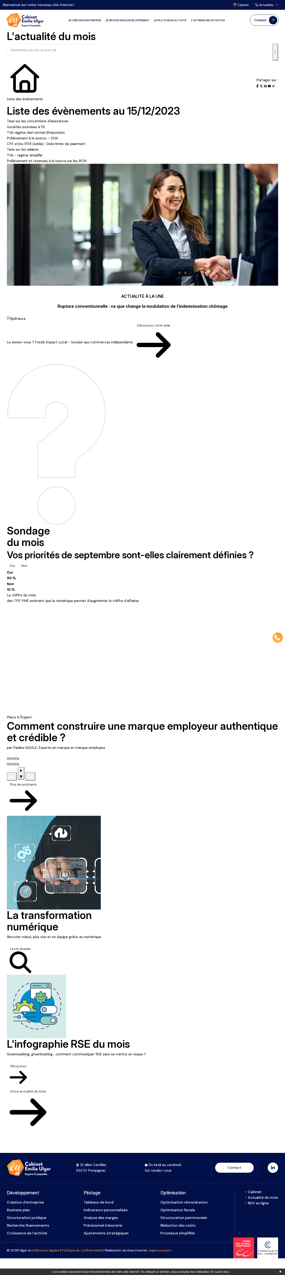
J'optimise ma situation (207, 20)
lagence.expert (160, 1250)
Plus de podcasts (23, 784)
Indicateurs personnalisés (106, 1210)
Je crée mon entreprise (84, 20)
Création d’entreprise (25, 1202)
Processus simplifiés (177, 1233)
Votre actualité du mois (28, 1091)
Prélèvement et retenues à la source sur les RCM (46, 161)
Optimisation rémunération (184, 1202)
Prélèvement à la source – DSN (32, 138)
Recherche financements (28, 1225)
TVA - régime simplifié (24, 155)
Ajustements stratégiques (106, 1233)
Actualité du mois (263, 1197)
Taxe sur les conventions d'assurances (37, 121)
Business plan (18, 1210)
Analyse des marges (101, 1217)
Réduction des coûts (178, 1225)
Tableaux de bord (98, 1202)
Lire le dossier (20, 949)
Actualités (266, 5)
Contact (234, 1167)
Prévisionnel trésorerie (103, 1225)
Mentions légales (46, 1250)
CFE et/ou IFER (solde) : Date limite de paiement (46, 143)
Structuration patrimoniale (183, 1217)
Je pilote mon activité (170, 20)
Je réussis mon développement (127, 20)
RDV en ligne (258, 1203)
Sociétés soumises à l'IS (26, 127)
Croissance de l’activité (27, 1233)
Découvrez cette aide (153, 325)
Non (24, 565)
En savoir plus (220, 1271)
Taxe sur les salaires (23, 149)
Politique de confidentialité (82, 1250)
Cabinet (242, 5)
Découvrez (18, 1066)
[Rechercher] (275, 52)
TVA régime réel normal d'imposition (36, 132)
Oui (12, 565)
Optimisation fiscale (177, 1210)
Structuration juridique (26, 1217)
